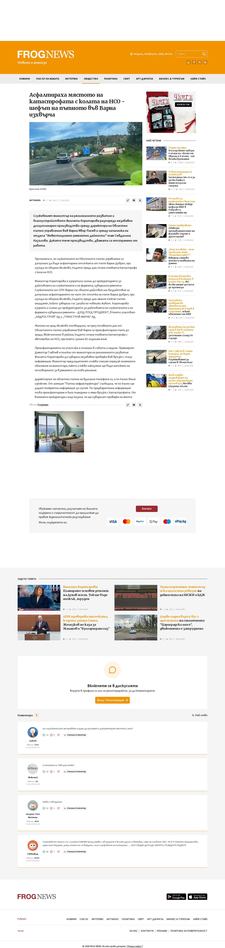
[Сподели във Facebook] (134, 200)
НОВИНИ (71, 919)
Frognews (43, 404)
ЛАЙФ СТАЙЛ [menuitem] (198, 79)
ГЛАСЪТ (84, 919)
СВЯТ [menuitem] (126, 79)
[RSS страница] (205, 62)
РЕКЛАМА (162, 931)
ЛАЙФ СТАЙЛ (200, 919)
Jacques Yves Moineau (33, 816)
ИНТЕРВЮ (97, 919)
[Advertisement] (112, 20)
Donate (147, 509)
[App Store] (197, 896)
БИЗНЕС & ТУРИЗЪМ (178, 919)
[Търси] (204, 54)
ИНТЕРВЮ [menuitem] (71, 79)
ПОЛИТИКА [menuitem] (110, 79)
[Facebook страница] (194, 62)
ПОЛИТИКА (128, 919)
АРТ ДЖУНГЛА (155, 919)
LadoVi (33, 741)
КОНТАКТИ (147, 931)
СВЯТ (141, 919)
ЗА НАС (133, 931)
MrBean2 (33, 777)
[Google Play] (176, 896)
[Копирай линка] (128, 200)
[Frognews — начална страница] (37, 896)
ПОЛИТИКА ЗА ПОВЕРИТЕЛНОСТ (188, 931)
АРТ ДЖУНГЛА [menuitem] (144, 79)
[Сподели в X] (140, 200)
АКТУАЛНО (35, 200)
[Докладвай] (58, 735)
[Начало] (188, 62)
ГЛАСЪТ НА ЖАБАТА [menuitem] (47, 79)
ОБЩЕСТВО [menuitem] (91, 79)
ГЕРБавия (32, 854)
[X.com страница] (199, 62)
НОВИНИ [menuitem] (24, 79)
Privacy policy (134, 946)
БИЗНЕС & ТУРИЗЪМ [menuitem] (171, 79)
